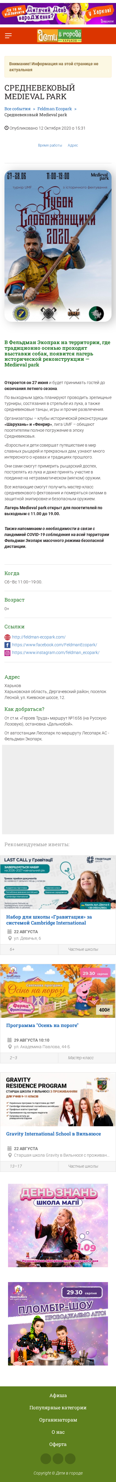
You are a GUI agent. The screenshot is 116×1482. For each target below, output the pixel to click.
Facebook (45, 1458)
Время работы (50, 145)
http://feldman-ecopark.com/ (39, 637)
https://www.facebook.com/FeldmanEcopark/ (54, 644)
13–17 (16, 1166)
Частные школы (83, 949)
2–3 (13, 1057)
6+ (12, 949)
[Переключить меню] (8, 35)
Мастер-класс (81, 1057)
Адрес (73, 145)
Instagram (58, 1458)
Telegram (70, 1458)
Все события (17, 108)
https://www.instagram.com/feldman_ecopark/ (56, 652)
